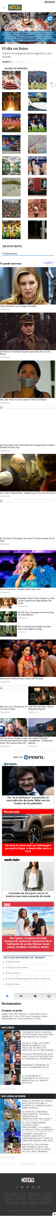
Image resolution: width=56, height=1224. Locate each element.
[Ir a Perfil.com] (50, 2)
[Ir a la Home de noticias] (28, 1180)
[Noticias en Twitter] (27, 1187)
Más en (17, 757)
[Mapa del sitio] (39, 1187)
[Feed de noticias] (33, 1187)
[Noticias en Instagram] (17, 1187)
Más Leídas (7, 1027)
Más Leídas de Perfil (13, 1096)
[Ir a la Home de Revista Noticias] (14, 7)
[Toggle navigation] (4, 7)
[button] (51, 83)
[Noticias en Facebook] (22, 1187)
